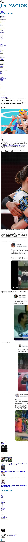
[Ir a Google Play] (3, 530)
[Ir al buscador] (1, 3)
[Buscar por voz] (27, 15)
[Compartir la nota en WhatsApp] (1, 137)
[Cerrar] (12, 13)
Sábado (1, 71)
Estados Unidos (2, 32)
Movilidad (1, 28)
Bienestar (1, 39)
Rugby (1, 48)
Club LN (2, 11)
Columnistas (1, 44)
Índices (1, 29)
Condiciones (10, 535)
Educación (1, 36)
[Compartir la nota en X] (1, 139)
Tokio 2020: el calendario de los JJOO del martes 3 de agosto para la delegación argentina (13, 145)
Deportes (5, 97)
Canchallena (1, 50)
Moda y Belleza (2, 59)
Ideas (0, 72)
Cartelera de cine (2, 62)
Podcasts (1, 58)
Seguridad (1, 35)
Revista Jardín (2, 79)
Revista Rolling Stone (3, 78)
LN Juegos (1, 53)
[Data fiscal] (1, 540)
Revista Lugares (2, 76)
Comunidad (1, 38)
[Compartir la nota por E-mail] (2, 139)
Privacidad (13, 535)
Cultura (1, 37)
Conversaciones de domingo (4, 70)
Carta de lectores (2, 69)
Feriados (1, 56)
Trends (2, 444)
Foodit (2, 10)
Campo (1, 26)
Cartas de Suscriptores (3, 45)
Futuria (1, 24)
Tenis (0, 49)
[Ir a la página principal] (14, 6)
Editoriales (1, 43)
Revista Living (2, 77)
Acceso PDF (1, 66)
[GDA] (3, 538)
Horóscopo (1, 55)
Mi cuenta (2, 12)
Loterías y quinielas (2, 57)
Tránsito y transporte (3, 19)
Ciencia (1, 40)
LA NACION (2, 97)
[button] (14, 54)
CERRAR (1, 0)
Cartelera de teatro (2, 63)
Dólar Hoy (1, 25)
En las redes (2, 443)
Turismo (1, 54)
